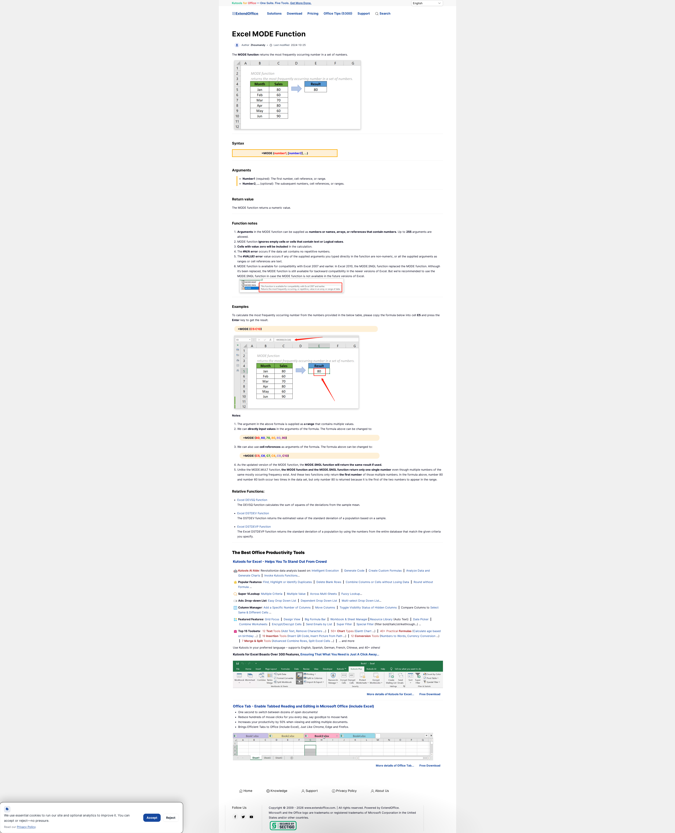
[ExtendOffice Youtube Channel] (251, 816)
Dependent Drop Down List (319, 600)
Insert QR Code (298, 636)
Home (247, 791)
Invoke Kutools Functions (280, 575)
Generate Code (354, 570)
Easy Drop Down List (282, 600)
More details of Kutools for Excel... (390, 694)
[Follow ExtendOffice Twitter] (243, 816)
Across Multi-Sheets (323, 593)
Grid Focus (272, 619)
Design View (292, 619)
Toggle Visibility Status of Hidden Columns (368, 607)
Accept (152, 817)
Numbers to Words (393, 636)
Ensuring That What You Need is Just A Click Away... (339, 654)
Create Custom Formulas (385, 570)
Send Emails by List (319, 624)
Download (294, 13)
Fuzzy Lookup (350, 593)
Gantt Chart (363, 631)
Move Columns (325, 607)
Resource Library (381, 619)
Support (364, 13)
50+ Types (342, 631)
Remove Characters (309, 631)
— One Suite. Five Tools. (271, 3)
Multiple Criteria (271, 593)
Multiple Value (296, 593)
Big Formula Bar (315, 619)
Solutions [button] (274, 13)
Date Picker (421, 619)
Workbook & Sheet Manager (349, 619)
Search (385, 13)
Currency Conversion (421, 636)
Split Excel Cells (319, 641)
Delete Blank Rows (328, 582)
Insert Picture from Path (326, 636)
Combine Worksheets (253, 624)
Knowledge (279, 791)
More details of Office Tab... (395, 765)
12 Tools (271, 631)
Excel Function (252, 500)
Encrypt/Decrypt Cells (286, 624)
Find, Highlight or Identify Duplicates (287, 582)
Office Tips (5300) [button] (338, 13)
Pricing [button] (312, 13)
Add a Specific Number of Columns (287, 607)
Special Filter (365, 624)
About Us (382, 791)
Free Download (429, 694)
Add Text (288, 631)
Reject (170, 817)
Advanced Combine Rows (290, 641)
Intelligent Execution (325, 570)
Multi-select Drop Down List (360, 600)
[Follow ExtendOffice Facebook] (235, 816)
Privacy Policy (346, 791)
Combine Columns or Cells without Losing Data (377, 582)
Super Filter (344, 624)
